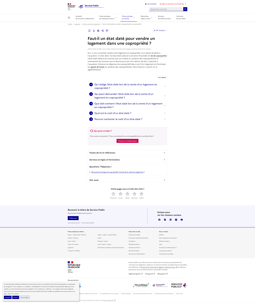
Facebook (159, 220)
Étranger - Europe (103, 241)
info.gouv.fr (149, 274)
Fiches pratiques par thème (127, 17)
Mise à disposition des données (168, 238)
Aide (160, 244)
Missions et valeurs (164, 241)
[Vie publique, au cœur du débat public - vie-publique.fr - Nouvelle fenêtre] (141, 285)
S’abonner (73, 218)
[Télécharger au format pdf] (94, 30)
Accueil (70, 24)
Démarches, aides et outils (145, 17)
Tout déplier (162, 77)
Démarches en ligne (134, 235)
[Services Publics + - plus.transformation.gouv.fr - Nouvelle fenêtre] (179, 285)
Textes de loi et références (102, 152)
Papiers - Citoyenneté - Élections (77, 235)
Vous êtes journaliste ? (165, 251)
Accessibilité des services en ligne (109, 294)
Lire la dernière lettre (74, 223)
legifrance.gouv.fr (135, 274)
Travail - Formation (73, 244)
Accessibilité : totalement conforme (87, 294)
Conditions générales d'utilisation (164, 294)
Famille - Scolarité (73, 238)
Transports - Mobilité (74, 251)
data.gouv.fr (161, 274)
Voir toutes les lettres (88, 223)
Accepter (7, 297)
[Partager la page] (102, 30)
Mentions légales (126, 294)
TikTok (165, 220)
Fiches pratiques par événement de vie (106, 17)
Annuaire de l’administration (164, 17)
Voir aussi (94, 180)
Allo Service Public (134, 251)
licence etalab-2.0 (108, 300)
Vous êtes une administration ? (168, 247)
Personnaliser (25, 297)
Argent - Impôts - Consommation (107, 235)
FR (160, 30)
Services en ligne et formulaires (104, 159)
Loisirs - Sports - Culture (104, 244)
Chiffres (161, 235)
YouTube (182, 220)
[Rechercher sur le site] (185, 9)
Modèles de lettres (134, 244)
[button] (107, 30)
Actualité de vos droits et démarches (85, 17)
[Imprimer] (98, 30)
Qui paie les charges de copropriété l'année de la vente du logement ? (117, 172)
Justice (99, 238)
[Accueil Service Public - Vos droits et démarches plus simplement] (91, 8)
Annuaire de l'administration (137, 254)
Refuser (15, 297)
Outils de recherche (134, 247)
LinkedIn (171, 220)
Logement (77, 24)
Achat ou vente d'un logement (91, 24)
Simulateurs (132, 241)
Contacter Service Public (181, 17)
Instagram (176, 220)
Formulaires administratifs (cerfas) (138, 238)
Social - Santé (72, 241)
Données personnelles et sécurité (142, 294)
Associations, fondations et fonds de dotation (111, 247)
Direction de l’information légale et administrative (157, 267)
